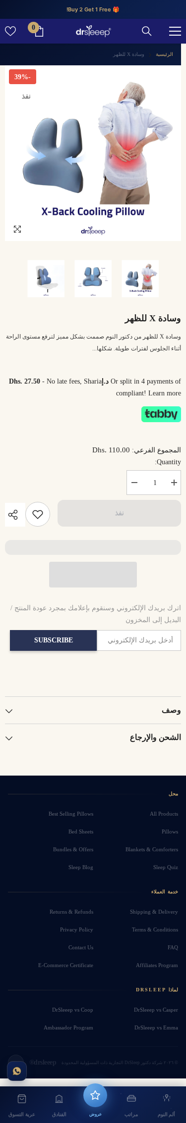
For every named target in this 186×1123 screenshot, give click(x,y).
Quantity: (168, 462)
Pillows (170, 831)
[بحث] (147, 31)
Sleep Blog (80, 867)
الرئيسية (164, 54)
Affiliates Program (157, 965)
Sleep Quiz (165, 867)
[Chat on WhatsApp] (17, 1071)
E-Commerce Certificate (65, 965)
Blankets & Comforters (151, 849)
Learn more (164, 393)
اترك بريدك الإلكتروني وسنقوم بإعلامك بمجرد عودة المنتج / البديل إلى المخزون (95, 614)
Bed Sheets (80, 831)
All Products (164, 814)
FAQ (173, 947)
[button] (93, 574)
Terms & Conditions (155, 929)
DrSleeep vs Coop (72, 1010)
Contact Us (80, 947)
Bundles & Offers (73, 849)
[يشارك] (15, 515)
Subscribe (53, 640)
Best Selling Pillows (71, 814)
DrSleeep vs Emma (156, 1027)
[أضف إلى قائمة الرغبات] (37, 514)
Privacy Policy (76, 929)
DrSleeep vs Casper (156, 1010)
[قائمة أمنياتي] (10, 31)
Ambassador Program (68, 1027)
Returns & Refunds (71, 912)
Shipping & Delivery (154, 912)
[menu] (175, 31)
